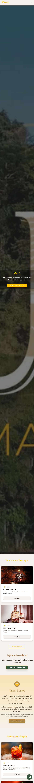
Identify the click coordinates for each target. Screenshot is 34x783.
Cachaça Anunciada (9, 589)
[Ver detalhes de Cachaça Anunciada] (17, 575)
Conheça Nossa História (17, 721)
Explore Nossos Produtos (16, 285)
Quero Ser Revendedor (17, 667)
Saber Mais (17, 598)
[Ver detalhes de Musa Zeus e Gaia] (17, 751)
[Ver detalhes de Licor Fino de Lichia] (17, 614)
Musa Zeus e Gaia (9, 765)
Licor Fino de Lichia (9, 628)
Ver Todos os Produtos (17, 646)
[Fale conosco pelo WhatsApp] (29, 777)
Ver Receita (17, 774)
